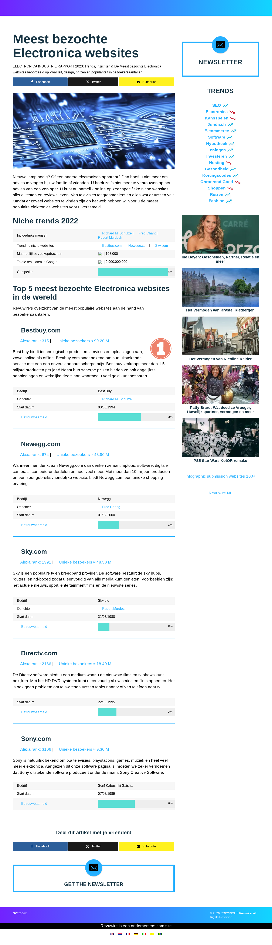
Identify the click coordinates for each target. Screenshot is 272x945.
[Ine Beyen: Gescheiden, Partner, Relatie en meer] (220, 234)
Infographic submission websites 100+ (220, 476)
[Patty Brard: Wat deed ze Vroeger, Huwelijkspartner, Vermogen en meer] (220, 384)
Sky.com (161, 245)
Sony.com (36, 738)
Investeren (216, 156)
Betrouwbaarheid (33, 417)
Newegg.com (138, 245)
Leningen (216, 150)
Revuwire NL (220, 493)
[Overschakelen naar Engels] (112, 934)
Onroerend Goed (216, 181)
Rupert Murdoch (110, 237)
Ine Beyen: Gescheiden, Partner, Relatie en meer (220, 259)
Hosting (216, 162)
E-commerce (216, 131)
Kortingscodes (216, 175)
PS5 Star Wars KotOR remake (220, 460)
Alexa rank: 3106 (35, 749)
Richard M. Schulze (117, 233)
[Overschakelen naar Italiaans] (144, 934)
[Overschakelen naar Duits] (136, 934)
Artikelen (125, 6)
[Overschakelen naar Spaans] (152, 934)
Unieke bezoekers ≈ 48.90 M (82, 454)
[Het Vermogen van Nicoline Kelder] (220, 335)
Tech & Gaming (167, 6)
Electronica (217, 111)
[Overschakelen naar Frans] (128, 934)
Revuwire (32, 6)
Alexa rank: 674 (34, 454)
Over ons (20, 913)
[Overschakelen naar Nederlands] (120, 934)
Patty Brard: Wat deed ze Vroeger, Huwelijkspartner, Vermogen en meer (220, 409)
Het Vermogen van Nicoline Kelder (220, 359)
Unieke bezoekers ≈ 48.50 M (84, 562)
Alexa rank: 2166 (35, 664)
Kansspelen (216, 118)
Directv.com (39, 653)
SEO (216, 105)
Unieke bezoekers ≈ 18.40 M (84, 664)
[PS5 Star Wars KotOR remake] (220, 437)
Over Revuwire (206, 6)
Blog (187, 6)
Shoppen (217, 188)
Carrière (145, 6)
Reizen (216, 194)
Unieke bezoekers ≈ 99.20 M (82, 341)
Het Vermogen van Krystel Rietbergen (220, 310)
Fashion (217, 201)
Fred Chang (148, 233)
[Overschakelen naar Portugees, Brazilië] (160, 934)
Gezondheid (217, 169)
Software (216, 137)
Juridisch (217, 124)
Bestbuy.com (112, 245)
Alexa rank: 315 (34, 341)
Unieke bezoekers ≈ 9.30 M (83, 749)
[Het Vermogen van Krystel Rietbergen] (220, 287)
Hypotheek (216, 143)
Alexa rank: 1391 (35, 562)
